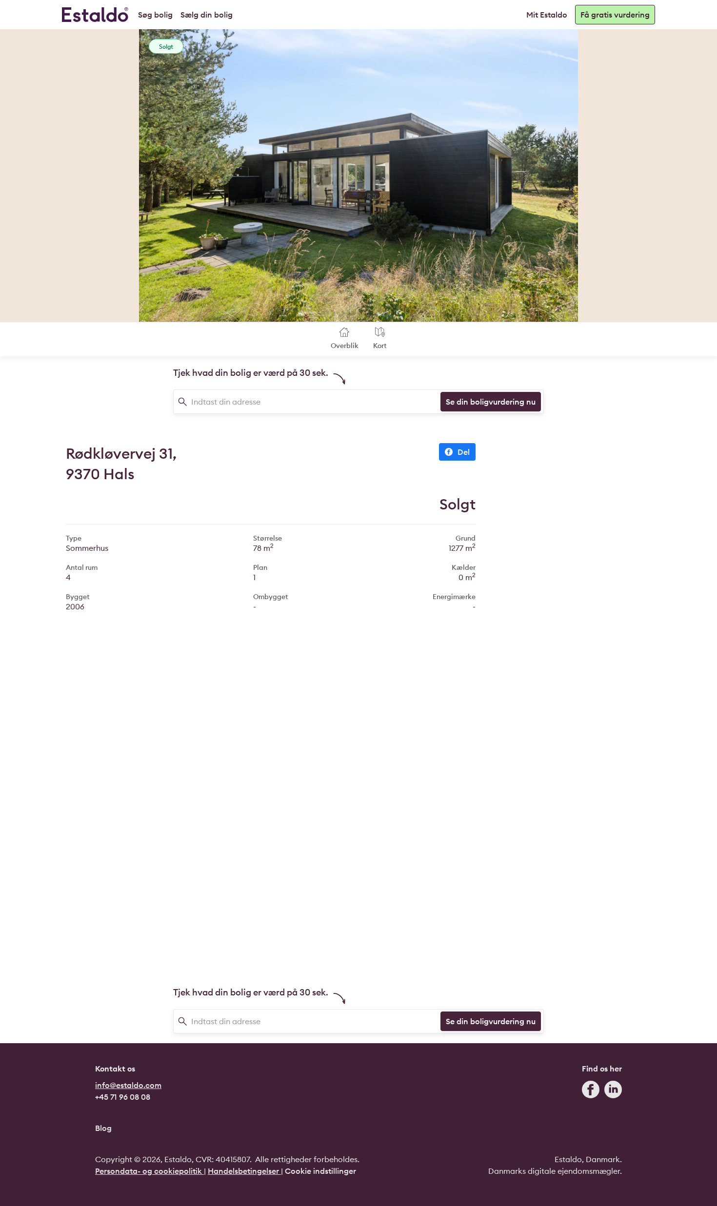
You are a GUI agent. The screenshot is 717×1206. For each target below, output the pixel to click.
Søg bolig (155, 14)
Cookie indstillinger (320, 1171)
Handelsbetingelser (244, 1171)
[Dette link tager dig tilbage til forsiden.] (95, 14)
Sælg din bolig (206, 14)
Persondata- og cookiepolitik (149, 1171)
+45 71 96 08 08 (122, 1097)
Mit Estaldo (546, 14)
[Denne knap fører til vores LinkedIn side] (613, 1092)
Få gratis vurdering (615, 14)
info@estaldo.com (128, 1085)
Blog (103, 1128)
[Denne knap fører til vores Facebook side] (590, 1092)
